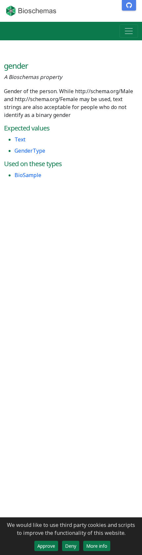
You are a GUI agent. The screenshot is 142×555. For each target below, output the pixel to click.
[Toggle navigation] (129, 31)
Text (20, 139)
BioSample (28, 175)
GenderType (30, 150)
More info (96, 546)
